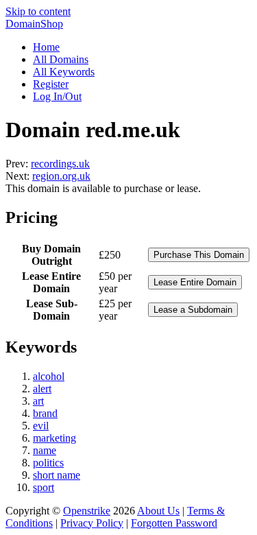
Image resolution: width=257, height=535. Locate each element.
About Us (158, 510)
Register (51, 84)
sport (43, 487)
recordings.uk (60, 163)
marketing (54, 438)
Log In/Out (57, 96)
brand (45, 413)
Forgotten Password (174, 523)
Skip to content (38, 11)
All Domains (60, 59)
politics (48, 462)
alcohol (48, 376)
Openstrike (86, 510)
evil (41, 425)
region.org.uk (61, 176)
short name (56, 475)
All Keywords (64, 72)
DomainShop (34, 23)
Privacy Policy (91, 523)
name (44, 450)
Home (46, 47)
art (38, 401)
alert (42, 388)
